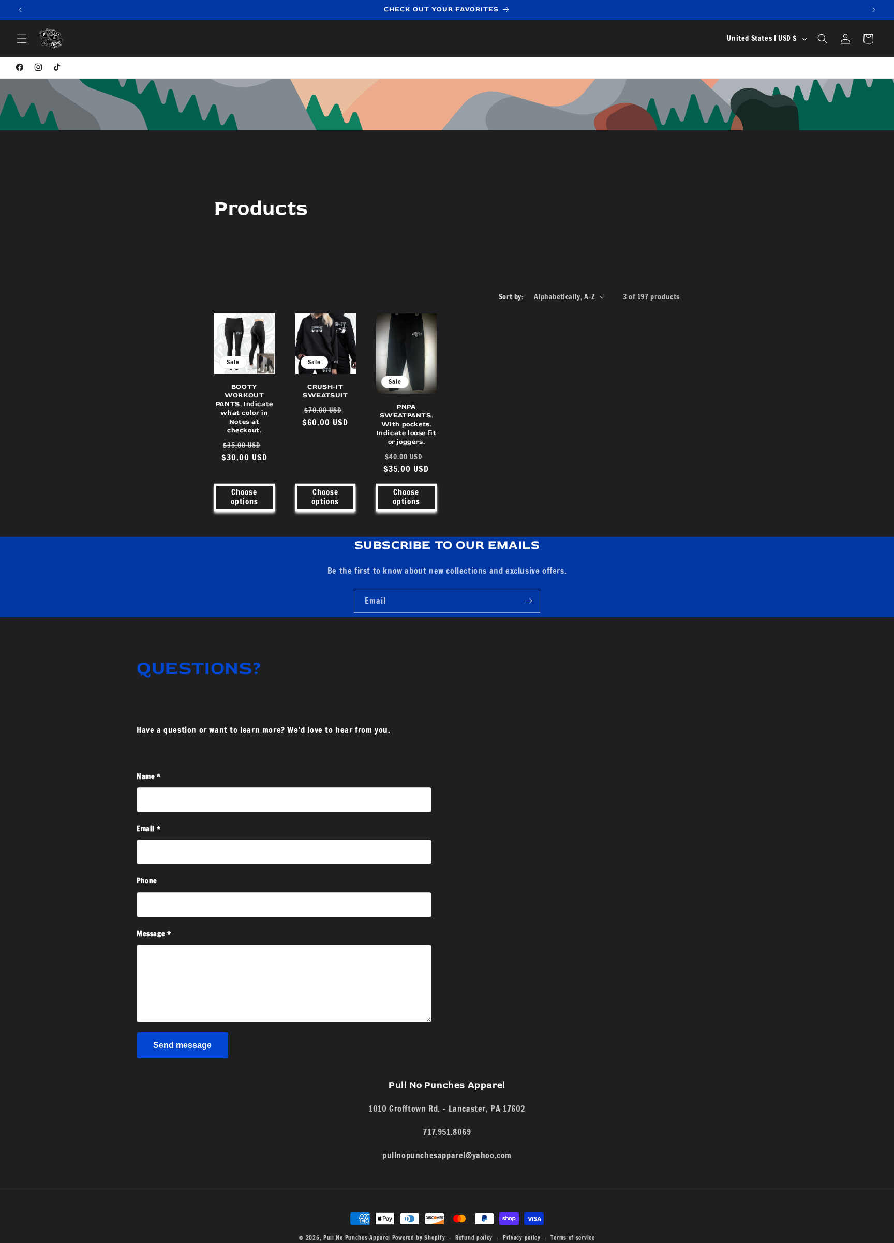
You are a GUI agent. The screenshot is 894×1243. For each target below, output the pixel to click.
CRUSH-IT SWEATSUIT (325, 390)
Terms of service (572, 1237)
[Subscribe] (528, 601)
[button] (21, 38)
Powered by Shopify (418, 1238)
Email (148, 828)
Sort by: (511, 297)
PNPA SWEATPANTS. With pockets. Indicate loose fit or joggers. (407, 424)
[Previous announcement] (20, 10)
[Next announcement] (873, 10)
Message (154, 933)
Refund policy (474, 1237)
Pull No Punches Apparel (356, 1238)
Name (149, 776)
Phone (147, 881)
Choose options (244, 497)
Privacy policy (522, 1237)
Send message (182, 1045)
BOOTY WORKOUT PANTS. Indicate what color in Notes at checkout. (244, 408)
